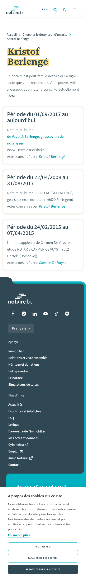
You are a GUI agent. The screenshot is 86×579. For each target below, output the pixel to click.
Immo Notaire (18, 458)
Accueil (12, 35)
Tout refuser (43, 546)
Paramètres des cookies (43, 558)
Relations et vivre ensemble (27, 358)
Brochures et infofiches (24, 411)
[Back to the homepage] (15, 9)
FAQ (11, 418)
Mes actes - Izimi (64, 9)
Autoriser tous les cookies (43, 569)
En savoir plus (19, 535)
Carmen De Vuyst (52, 262)
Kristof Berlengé (18, 39)
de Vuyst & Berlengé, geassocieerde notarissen (35, 140)
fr (43, 9)
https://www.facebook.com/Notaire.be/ (13, 313)
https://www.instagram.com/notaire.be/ (23, 313)
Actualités (15, 405)
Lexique (13, 425)
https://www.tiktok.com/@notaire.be (56, 313)
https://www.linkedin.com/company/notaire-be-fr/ (34, 313)
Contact (14, 465)
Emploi (13, 451)
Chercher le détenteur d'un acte (45, 35)
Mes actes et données (23, 438)
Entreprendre (18, 371)
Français (19, 328)
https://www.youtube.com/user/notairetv (45, 313)
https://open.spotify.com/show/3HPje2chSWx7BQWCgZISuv (67, 313)
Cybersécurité (18, 445)
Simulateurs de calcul (23, 384)
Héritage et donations (23, 364)
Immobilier (16, 351)
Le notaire (15, 378)
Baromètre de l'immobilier (27, 431)
